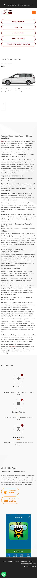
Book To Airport (18, 33)
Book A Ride (18, 27)
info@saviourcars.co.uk (26, 5)
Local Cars (4, 141)
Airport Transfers (18, 387)
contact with (12, 346)
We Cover (24, 561)
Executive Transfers (18, 412)
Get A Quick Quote (18, 21)
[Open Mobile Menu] (34, 12)
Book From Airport (18, 38)
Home (4, 561)
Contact (31, 561)
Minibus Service (18, 437)
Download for (12, 492)
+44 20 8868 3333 (11, 5)
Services (17, 561)
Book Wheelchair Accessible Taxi (18, 44)
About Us (10, 561)
